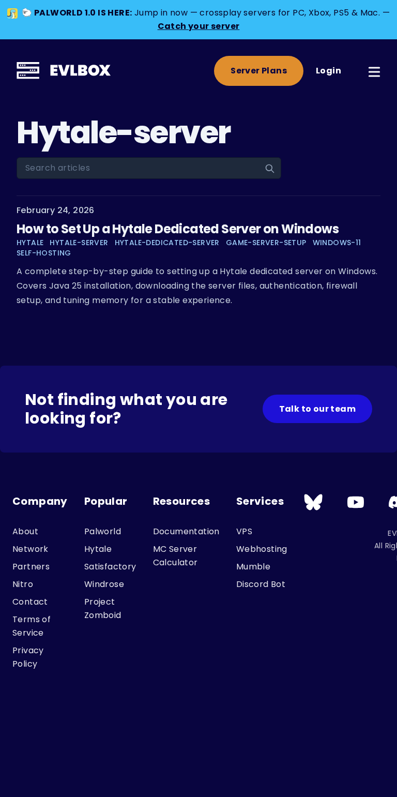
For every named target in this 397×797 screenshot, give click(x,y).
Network (30, 549)
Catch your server (199, 26)
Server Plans (259, 71)
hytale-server (79, 242)
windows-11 (337, 242)
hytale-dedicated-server (167, 242)
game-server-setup (266, 242)
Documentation (186, 531)
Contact (30, 602)
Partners (31, 567)
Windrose (104, 584)
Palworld (102, 531)
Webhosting (261, 549)
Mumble (253, 567)
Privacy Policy (28, 657)
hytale (30, 242)
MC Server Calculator (175, 555)
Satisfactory (110, 567)
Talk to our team (317, 409)
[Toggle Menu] (374, 70)
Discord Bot (260, 584)
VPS (244, 531)
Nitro (22, 584)
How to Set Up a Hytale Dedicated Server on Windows (178, 228)
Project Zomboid (102, 608)
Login (328, 71)
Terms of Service (31, 626)
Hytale (98, 549)
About (25, 531)
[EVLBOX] (64, 70)
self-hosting (44, 253)
